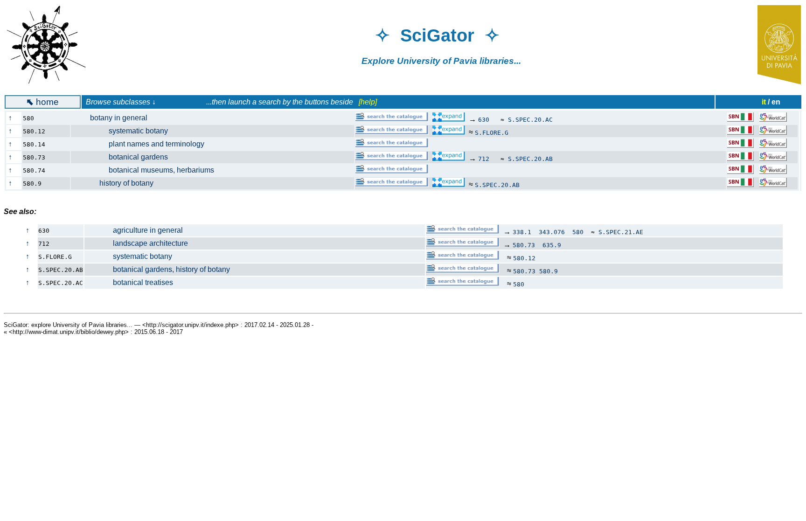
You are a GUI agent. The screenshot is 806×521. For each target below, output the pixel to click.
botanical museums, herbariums (147, 170)
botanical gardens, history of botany (157, 269)
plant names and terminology (142, 144)
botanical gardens (124, 157)
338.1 (522, 232)
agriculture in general (134, 230)
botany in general (114, 118)
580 (578, 232)
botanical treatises (129, 282)
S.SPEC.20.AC (530, 119)
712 (483, 158)
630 (483, 119)
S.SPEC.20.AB (530, 158)
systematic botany (124, 131)
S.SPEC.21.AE (620, 232)
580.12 (524, 258)
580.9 (548, 271)
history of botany (117, 183)
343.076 (552, 232)
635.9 (551, 245)
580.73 (524, 245)
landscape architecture (136, 243)
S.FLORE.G (491, 132)
